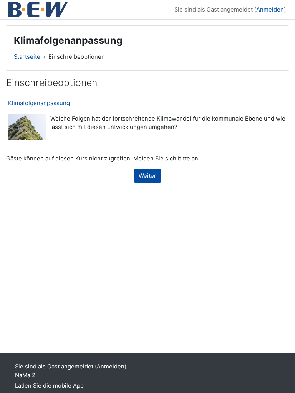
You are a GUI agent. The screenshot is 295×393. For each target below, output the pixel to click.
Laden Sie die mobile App (49, 385)
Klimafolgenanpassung (39, 103)
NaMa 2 (25, 375)
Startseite (27, 56)
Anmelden (270, 9)
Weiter (147, 175)
